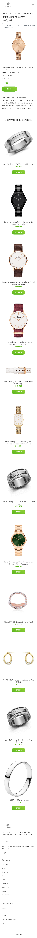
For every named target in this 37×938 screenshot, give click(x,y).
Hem (3, 23)
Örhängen (5, 887)
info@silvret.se (7, 853)
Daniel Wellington (26, 67)
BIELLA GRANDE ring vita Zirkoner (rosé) (19, 622)
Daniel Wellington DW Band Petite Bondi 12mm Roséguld (19, 383)
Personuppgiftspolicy (9, 919)
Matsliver (5, 883)
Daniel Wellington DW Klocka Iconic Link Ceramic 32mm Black (18, 223)
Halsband (5, 872)
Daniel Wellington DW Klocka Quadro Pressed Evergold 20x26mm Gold (18, 443)
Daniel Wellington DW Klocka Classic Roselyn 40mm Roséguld (18, 343)
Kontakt (4, 912)
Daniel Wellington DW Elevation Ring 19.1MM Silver (18, 503)
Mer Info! (9, 89)
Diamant (5, 868)
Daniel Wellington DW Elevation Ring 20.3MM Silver (18, 741)
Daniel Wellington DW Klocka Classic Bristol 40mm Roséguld (18, 283)
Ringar (4, 891)
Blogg (4, 908)
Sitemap (4, 923)
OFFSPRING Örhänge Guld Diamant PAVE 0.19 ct (18, 681)
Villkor (4, 916)
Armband (5, 864)
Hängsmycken (7, 876)
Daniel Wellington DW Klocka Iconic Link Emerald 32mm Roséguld (18, 563)
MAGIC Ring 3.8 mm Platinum (18, 800)
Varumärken (15, 67)
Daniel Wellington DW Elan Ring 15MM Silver (18, 164)
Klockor (4, 69)
